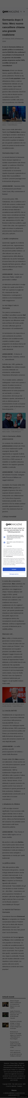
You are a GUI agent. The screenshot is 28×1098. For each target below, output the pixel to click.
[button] (14, 546)
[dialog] (14, 549)
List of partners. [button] (9, 556)
